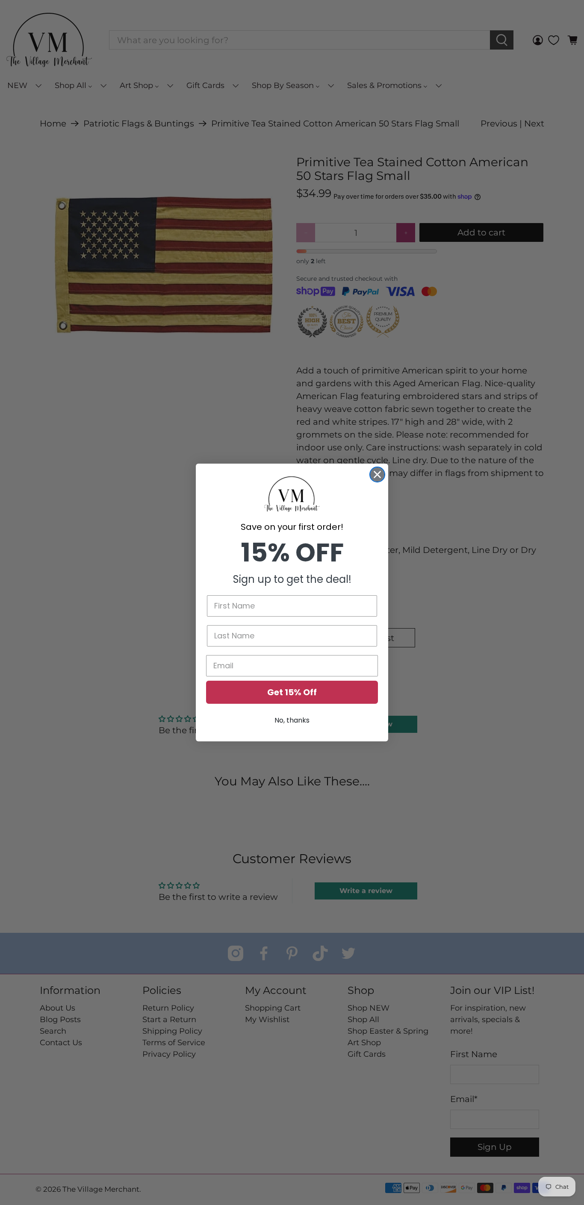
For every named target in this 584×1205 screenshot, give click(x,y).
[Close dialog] (377, 474)
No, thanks (292, 720)
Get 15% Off (292, 692)
